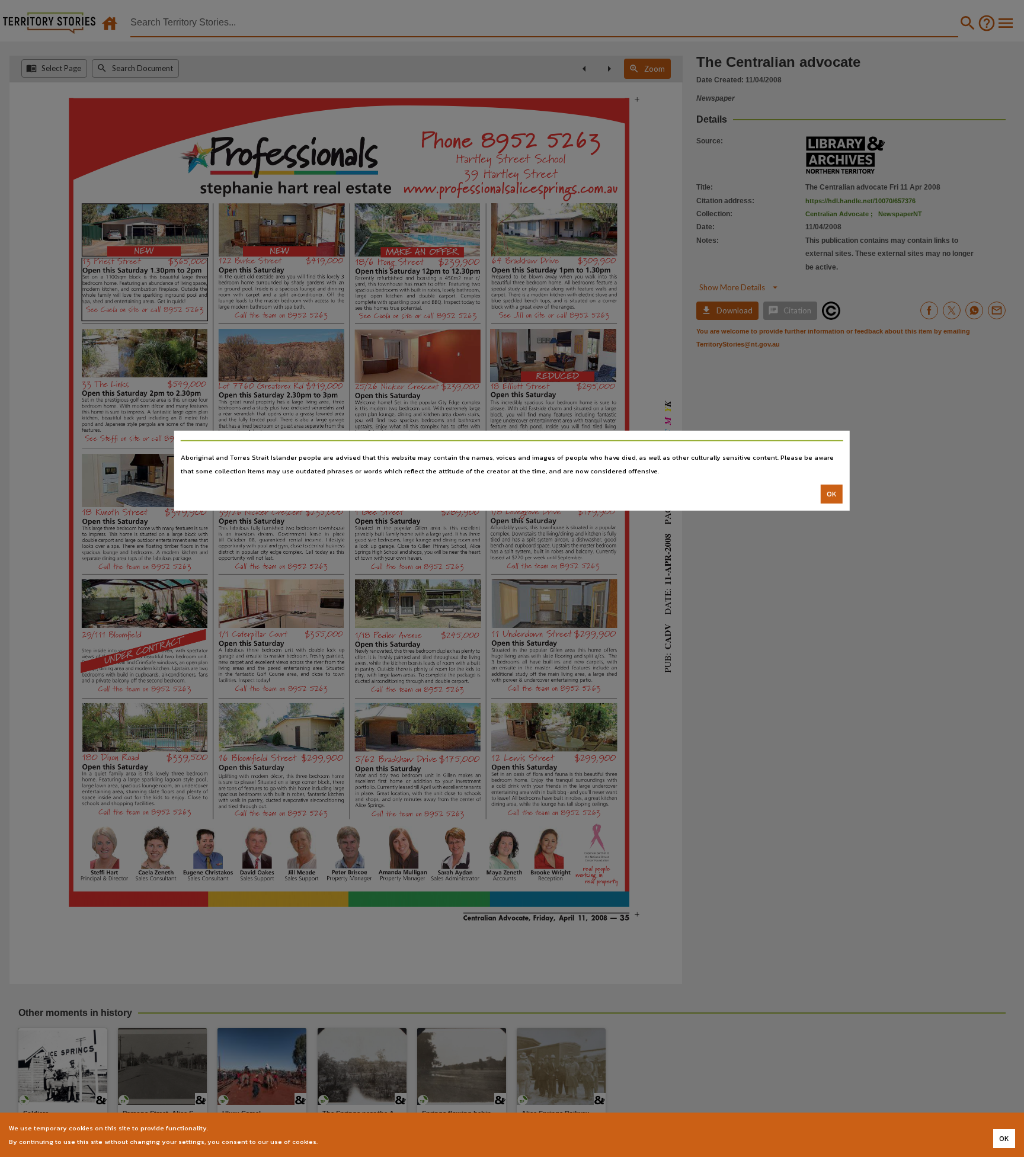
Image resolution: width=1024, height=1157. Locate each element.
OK (832, 494)
